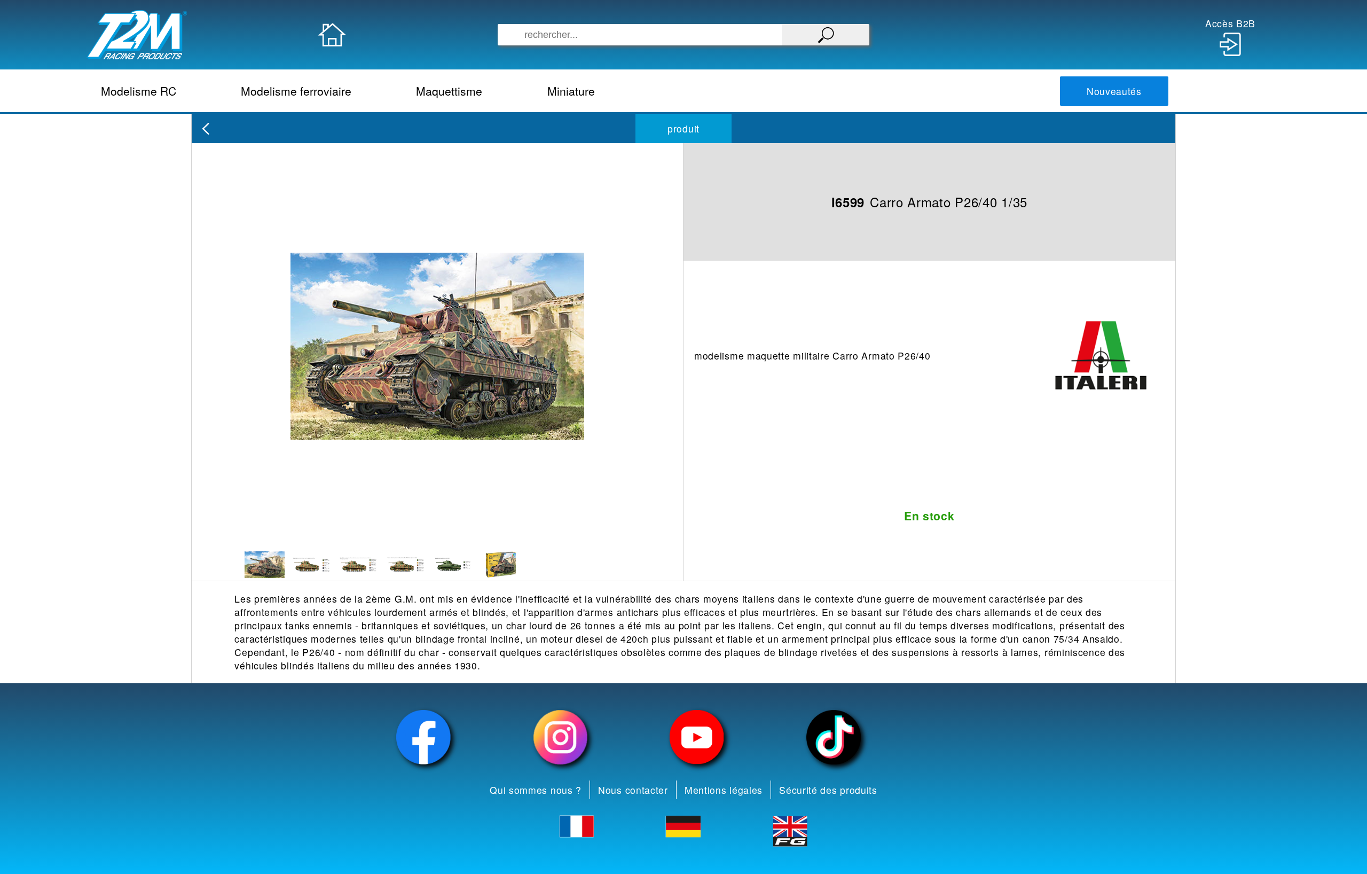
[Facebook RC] (423, 737)
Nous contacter (633, 790)
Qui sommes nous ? (536, 790)
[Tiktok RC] (833, 737)
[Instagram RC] (560, 737)
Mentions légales (724, 790)
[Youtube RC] (696, 737)
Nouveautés (1114, 91)
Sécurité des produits (828, 790)
